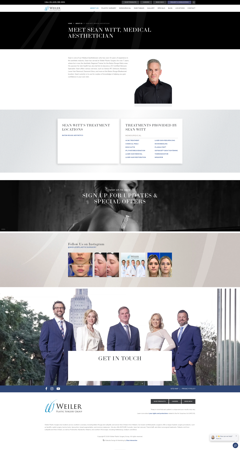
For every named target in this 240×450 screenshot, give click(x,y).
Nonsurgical (125, 8)
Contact (191, 8)
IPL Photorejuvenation (135, 150)
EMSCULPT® (130, 147)
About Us (94, 8)
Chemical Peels (131, 144)
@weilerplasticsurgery (82, 247)
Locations (180, 8)
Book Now (160, 2)
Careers (146, 2)
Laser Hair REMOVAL (133, 154)
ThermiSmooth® (161, 154)
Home (70, 23)
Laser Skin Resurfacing (165, 140)
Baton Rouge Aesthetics (72, 135)
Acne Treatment (132, 140)
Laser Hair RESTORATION (135, 157)
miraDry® (159, 157)
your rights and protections (158, 413)
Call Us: (55, 2)
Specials (161, 8)
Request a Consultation (179, 2)
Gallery (151, 8)
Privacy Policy (188, 389)
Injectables (139, 8)
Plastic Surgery (108, 8)
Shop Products (130, 2)
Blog (170, 8)
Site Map (174, 389)
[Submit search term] (193, 2)
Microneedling (161, 144)
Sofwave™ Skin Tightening (166, 150)
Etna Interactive (131, 440)
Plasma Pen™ (160, 147)
